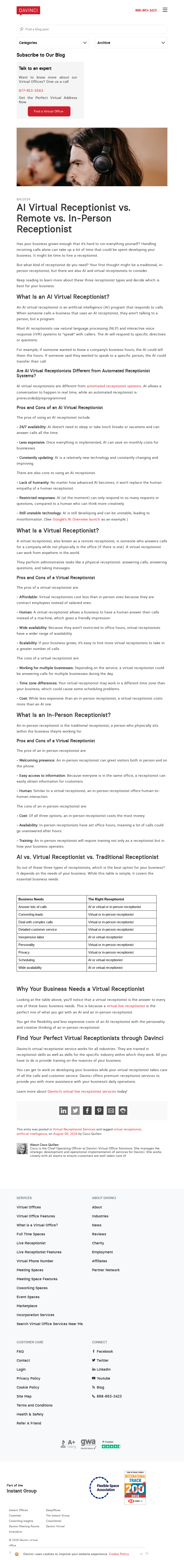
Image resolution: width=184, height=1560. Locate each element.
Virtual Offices (29, 1207)
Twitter (103, 1361)
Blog (100, 1387)
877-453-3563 (31, 90)
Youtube (103, 1378)
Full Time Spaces (31, 1234)
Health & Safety (30, 1414)
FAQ (20, 1352)
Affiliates (99, 1261)
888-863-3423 (146, 10)
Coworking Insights (21, 1521)
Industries (100, 1216)
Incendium (15, 1531)
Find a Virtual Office (48, 111)
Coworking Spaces (32, 1288)
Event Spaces (28, 1297)
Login (21, 1369)
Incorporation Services (35, 1315)
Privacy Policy (28, 1378)
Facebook (105, 1352)
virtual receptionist (127, 1129)
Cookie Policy (28, 1387)
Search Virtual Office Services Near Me (50, 1324)
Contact (23, 1361)
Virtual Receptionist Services (74, 1129)
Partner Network (106, 1270)
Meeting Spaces (30, 1270)
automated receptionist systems (114, 386)
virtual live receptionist (126, 1006)
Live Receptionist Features (39, 1252)
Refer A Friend (29, 1423)
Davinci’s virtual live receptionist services (82, 1091)
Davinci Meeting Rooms (24, 1526)
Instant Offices (18, 1510)
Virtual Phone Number (35, 1261)
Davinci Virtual (55, 1526)
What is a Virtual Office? (37, 1225)
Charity (98, 1243)
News (96, 1225)
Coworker (15, 1515)
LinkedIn (104, 1369)
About (97, 1207)
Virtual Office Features (36, 1216)
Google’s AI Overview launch (76, 519)
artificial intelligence (32, 1134)
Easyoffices (53, 1510)
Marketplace (27, 1306)
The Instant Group (57, 1515)
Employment (102, 1252)
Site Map (24, 1396)
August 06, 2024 (65, 1134)
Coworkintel (53, 1521)
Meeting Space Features (37, 1279)
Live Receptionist (31, 1243)
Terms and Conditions (35, 1405)
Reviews (99, 1234)
